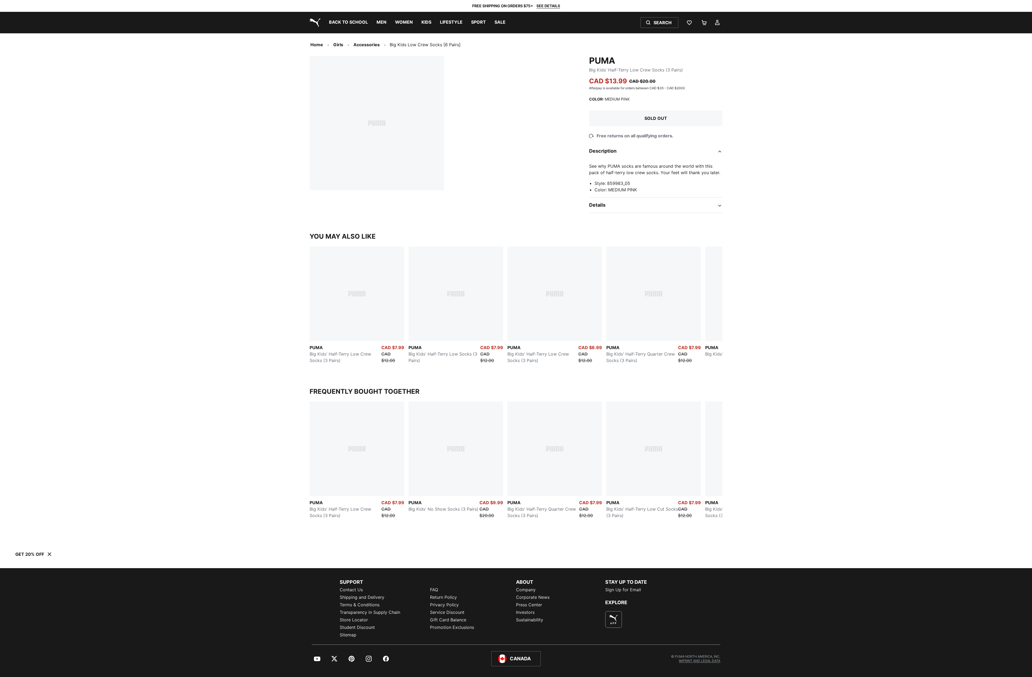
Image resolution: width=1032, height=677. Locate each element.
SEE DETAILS (548, 5)
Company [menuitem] (526, 589)
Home (316, 44)
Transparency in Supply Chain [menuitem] (370, 612)
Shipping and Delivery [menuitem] (362, 597)
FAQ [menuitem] (434, 589)
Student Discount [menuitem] (357, 627)
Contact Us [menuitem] (351, 589)
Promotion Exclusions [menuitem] (452, 627)
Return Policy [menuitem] (443, 597)
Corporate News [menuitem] (533, 597)
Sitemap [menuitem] (348, 634)
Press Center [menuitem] (529, 604)
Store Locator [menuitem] (354, 619)
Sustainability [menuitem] (529, 619)
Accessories (366, 44)
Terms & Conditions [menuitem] (359, 604)
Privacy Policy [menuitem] (444, 604)
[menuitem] (348, 22)
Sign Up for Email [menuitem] (623, 589)
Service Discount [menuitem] (447, 612)
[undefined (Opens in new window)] (613, 619)
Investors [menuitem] (525, 612)
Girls (338, 44)
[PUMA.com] (314, 22)
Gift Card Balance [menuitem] (448, 619)
